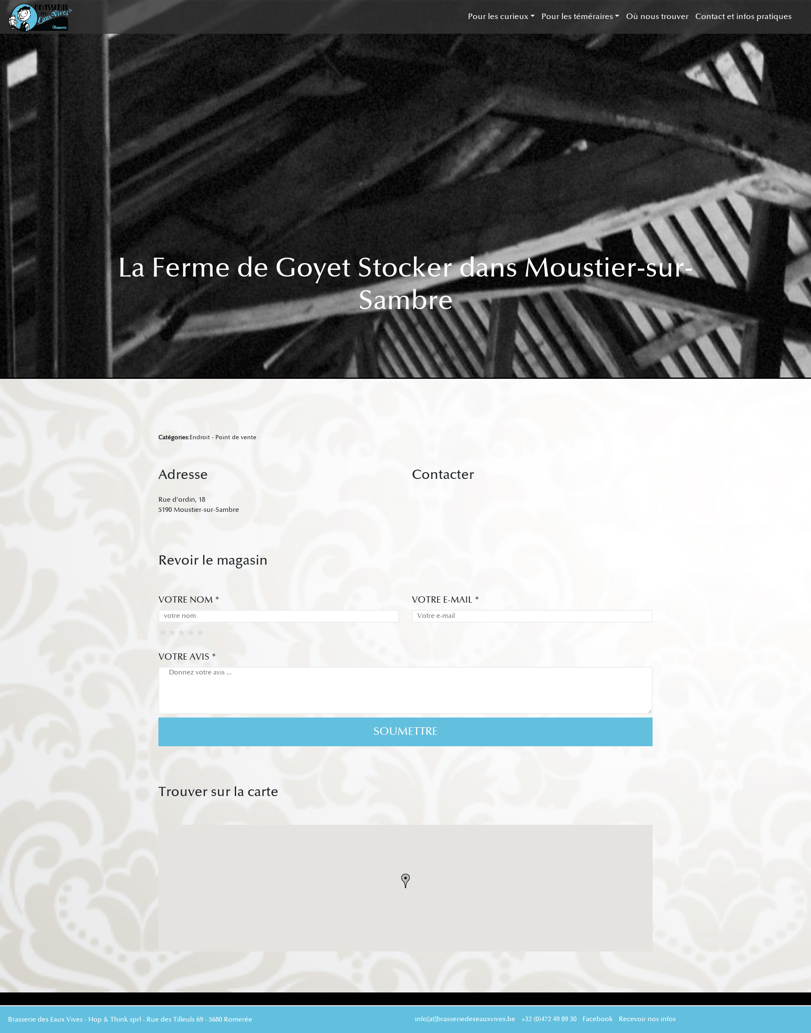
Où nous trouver (657, 17)
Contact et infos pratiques (743, 17)
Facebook (597, 1019)
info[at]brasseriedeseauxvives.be (465, 1019)
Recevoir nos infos (647, 1019)
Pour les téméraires (577, 17)
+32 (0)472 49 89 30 (549, 1019)
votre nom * (189, 600)
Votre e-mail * (445, 600)
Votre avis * (187, 657)
